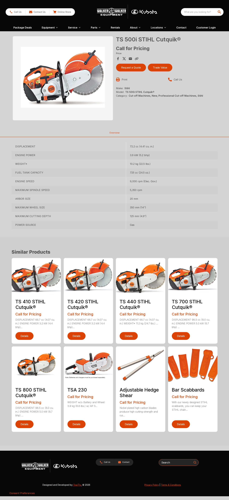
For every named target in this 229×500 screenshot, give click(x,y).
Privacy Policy (151, 485)
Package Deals (22, 27)
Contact (181, 27)
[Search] (195, 462)
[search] (219, 12)
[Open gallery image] (63, 78)
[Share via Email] (130, 59)
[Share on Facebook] (118, 59)
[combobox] (202, 12)
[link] (62, 12)
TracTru (77, 485)
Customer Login (206, 27)
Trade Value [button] (160, 67)
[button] (15, 12)
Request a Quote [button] (131, 67)
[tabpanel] (63, 78)
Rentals (115, 27)
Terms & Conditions (171, 485)
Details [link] (24, 336)
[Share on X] (124, 59)
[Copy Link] (136, 59)
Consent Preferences (22, 493)
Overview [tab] (114, 132)
